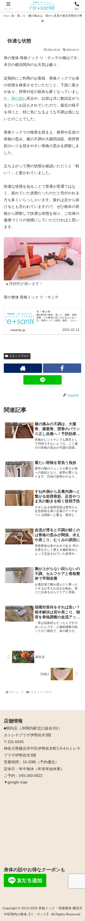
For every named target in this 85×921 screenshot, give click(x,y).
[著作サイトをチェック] (23, 368)
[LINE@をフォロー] (42, 380)
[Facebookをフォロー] (62, 368)
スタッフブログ (19, 356)
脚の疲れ (18, 98)
